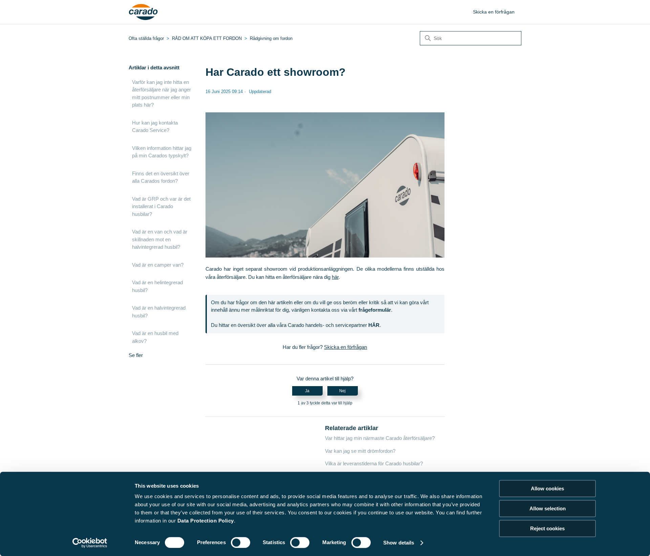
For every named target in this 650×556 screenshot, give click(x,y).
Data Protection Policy (205, 521)
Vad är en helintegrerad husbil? (157, 286)
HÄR (374, 325)
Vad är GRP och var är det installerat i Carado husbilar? (161, 206)
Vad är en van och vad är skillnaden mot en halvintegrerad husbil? (159, 239)
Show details (398, 543)
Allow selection (547, 508)
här (335, 277)
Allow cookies (547, 488)
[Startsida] (143, 12)
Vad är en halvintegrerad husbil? (159, 311)
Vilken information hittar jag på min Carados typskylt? (161, 152)
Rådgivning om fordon (271, 38)
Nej (342, 390)
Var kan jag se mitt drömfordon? (360, 451)
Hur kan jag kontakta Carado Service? (155, 126)
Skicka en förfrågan (494, 12)
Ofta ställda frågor (146, 38)
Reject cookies (547, 528)
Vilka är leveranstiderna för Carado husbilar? (374, 463)
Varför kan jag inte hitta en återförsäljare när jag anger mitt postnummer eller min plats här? (161, 93)
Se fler (136, 355)
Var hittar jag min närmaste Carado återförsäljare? (380, 438)
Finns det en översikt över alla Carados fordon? (160, 177)
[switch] (240, 542)
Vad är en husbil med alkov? (155, 337)
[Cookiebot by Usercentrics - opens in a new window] (90, 543)
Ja (307, 390)
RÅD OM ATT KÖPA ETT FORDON (207, 38)
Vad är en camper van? (157, 265)
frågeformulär (375, 310)
